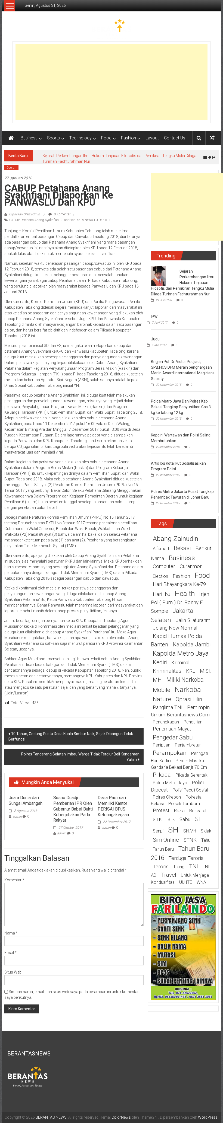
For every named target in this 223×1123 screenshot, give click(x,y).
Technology (80, 138)
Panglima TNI (167, 707)
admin (17, 816)
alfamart (161, 548)
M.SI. (205, 671)
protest (161, 810)
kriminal (180, 663)
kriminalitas (167, 671)
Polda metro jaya (170, 782)
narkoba (188, 689)
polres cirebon (167, 797)
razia (179, 810)
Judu (155, 339)
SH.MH (189, 831)
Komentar (14, 880)
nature (162, 699)
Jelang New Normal (175, 628)
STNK (190, 840)
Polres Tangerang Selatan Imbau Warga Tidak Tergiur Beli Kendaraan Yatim (80, 757)
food (202, 575)
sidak (206, 831)
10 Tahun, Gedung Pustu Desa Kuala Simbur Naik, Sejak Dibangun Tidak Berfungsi (70, 736)
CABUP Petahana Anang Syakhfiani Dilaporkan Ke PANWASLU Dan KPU (60, 220)
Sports (53, 138)
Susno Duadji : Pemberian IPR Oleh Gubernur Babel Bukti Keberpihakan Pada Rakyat (73, 809)
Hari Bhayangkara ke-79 (179, 584)
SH (173, 829)
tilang (178, 866)
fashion (181, 576)
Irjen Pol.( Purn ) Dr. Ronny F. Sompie (180, 602)
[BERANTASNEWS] (27, 1076)
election (160, 576)
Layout (152, 138)
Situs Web (12, 972)
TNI (193, 866)
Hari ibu (161, 594)
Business (29, 138)
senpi (158, 831)
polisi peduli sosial (190, 790)
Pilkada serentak (191, 775)
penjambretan (188, 745)
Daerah (11, 168)
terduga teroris (186, 858)
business (182, 558)
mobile (161, 689)
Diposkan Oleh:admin (24, 214)
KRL (190, 671)
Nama (11, 933)
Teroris (161, 867)
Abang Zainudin (175, 539)
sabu (184, 819)
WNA (201, 882)
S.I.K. (158, 819)
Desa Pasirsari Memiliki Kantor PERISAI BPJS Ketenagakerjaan (113, 806)
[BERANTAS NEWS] (11, 138)
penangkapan (166, 722)
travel (168, 875)
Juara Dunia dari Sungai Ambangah (25, 800)
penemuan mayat (172, 729)
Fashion (128, 138)
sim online (166, 840)
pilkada (162, 774)
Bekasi (182, 547)
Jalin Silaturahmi (194, 620)
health (185, 593)
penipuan (161, 745)
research (198, 810)
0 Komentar (61, 214)
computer (164, 566)
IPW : (155, 316)
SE (198, 818)
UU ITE (185, 882)
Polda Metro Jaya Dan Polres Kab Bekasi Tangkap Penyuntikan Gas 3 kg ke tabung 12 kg (181, 407)
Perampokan (170, 752)
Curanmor (191, 566)
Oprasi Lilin (189, 699)
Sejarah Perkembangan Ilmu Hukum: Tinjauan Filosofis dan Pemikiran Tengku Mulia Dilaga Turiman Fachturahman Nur (182, 282)
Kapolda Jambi (191, 644)
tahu (205, 840)
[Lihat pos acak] (212, 138)
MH (157, 680)
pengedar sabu (173, 737)
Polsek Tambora (184, 803)
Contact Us (174, 138)
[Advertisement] (111, 82)
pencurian (193, 722)
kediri (160, 662)
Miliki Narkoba (185, 679)
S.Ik (171, 819)
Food (106, 138)
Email (10, 952)
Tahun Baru (163, 849)
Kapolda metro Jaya (181, 653)
